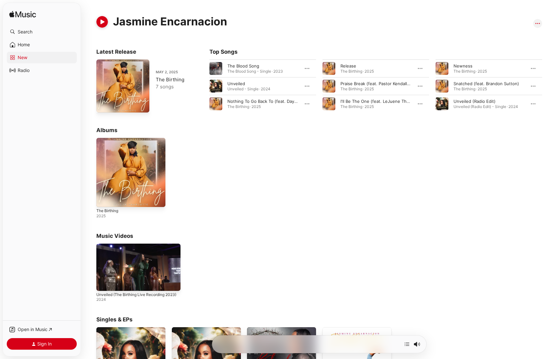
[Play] (102, 22)
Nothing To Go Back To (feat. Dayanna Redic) (272, 101)
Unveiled (236, 83)
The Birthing (170, 79)
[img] (22, 14)
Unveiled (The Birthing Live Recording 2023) (136, 294)
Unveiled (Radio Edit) (475, 101)
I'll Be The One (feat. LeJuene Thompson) (382, 101)
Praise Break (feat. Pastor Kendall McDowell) (384, 83)
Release (348, 65)
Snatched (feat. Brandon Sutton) (486, 83)
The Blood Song (243, 65)
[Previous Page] (202, 86)
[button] (41, 31)
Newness (463, 65)
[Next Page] (548, 86)
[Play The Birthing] (104, 104)
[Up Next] (407, 344)
